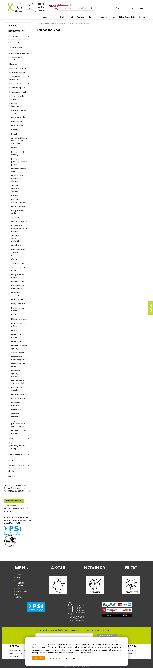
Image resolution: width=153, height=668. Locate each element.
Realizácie (81, 17)
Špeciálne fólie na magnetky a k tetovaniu (19, 141)
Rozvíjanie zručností (15, 294)
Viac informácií (85, 652)
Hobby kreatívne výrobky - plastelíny (18, 252)
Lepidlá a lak (16, 409)
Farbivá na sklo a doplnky (18, 388)
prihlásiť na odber (13, 500)
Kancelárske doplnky (18, 92)
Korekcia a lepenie (17, 88)
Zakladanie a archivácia (15, 78)
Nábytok (13, 64)
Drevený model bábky (17, 309)
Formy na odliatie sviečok (18, 170)
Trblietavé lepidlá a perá (18, 269)
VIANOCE (11, 477)
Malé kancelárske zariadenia (16, 97)
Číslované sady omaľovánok (18, 287)
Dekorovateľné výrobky (17, 153)
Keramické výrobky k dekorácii (15, 373)
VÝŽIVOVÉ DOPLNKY (16, 465)
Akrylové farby (17, 263)
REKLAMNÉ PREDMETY (16, 31)
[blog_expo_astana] (76, 611)
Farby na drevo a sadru (18, 211)
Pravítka (14, 330)
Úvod (45, 17)
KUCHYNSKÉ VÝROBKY (16, 460)
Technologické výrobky (15, 58)
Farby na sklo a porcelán (17, 275)
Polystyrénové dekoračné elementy (17, 178)
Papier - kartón (17, 341)
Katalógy (104, 17)
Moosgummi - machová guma (18, 358)
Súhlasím (38, 658)
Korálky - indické (18, 206)
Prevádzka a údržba (18, 68)
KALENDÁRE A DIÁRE (15, 47)
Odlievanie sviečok (15, 415)
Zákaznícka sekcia (127, 17)
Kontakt (142, 17)
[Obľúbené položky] (133, 8)
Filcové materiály (18, 398)
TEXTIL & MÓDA (14, 36)
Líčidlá (14, 259)
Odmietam (70, 658)
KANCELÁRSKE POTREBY (18, 53)
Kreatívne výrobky (19, 394)
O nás (53, 17)
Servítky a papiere (19, 221)
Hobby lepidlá (17, 121)
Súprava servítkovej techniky (16, 188)
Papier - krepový (18, 125)
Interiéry (92, 17)
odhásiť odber (10, 506)
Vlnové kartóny (17, 352)
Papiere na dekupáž (16, 404)
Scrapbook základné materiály (16, 238)
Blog (113, 17)
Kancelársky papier (17, 72)
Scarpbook (16, 245)
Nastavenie (54, 658)
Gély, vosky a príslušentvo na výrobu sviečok (18, 424)
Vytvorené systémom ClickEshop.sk (76, 667)
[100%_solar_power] (35, 7)
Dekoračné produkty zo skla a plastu (19, 162)
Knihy (11, 439)
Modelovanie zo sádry (18, 365)
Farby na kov (17, 299)
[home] (14, 7)
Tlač (71, 17)
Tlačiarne (15, 217)
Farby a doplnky (18, 117)
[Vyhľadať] (60, 8)
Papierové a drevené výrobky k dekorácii (19, 228)
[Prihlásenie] (125, 8)
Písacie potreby (16, 83)
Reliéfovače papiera (16, 335)
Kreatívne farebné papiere (19, 432)
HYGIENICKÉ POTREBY (16, 454)
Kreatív (14, 315)
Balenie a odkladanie (14, 104)
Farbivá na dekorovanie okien (19, 200)
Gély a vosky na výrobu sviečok (18, 381)
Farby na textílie (18, 304)
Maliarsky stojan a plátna (19, 324)
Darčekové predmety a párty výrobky (17, 446)
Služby (63, 17)
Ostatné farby (17, 281)
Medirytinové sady (19, 319)
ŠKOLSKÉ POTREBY (15, 42)
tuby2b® (11, 471)
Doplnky (14, 134)
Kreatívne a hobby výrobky (17, 111)
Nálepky (14, 130)
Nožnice (14, 195)
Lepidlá (14, 148)
